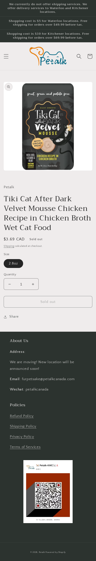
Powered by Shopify (56, 552)
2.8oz (13, 263)
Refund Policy (22, 416)
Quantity (10, 274)
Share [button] (14, 317)
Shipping (9, 246)
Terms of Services (25, 447)
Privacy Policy (22, 437)
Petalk (42, 552)
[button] (6, 56)
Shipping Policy (23, 426)
